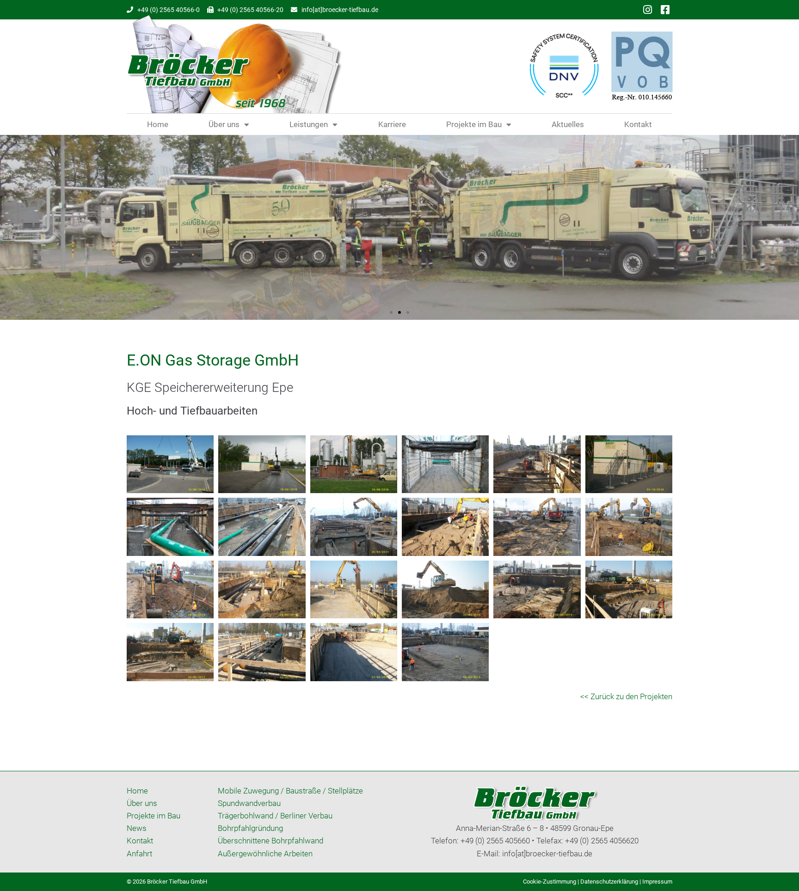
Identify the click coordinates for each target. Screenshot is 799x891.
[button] (391, 312)
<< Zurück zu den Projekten (626, 696)
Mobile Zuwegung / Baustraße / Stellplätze (290, 790)
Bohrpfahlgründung (250, 828)
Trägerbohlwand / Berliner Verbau (275, 815)
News (137, 828)
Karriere (392, 124)
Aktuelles (568, 124)
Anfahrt (139, 853)
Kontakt (638, 124)
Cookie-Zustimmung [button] (549, 881)
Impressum (657, 881)
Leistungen (308, 124)
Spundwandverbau (249, 803)
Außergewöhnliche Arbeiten (265, 853)
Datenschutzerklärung (609, 881)
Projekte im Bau (474, 124)
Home (157, 124)
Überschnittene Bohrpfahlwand (270, 840)
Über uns (224, 124)
